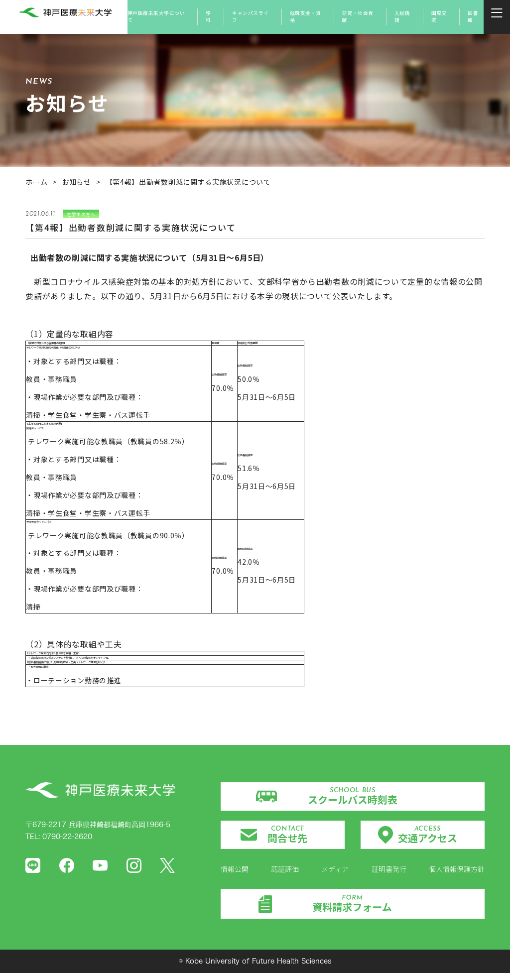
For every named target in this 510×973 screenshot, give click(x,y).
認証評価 (285, 869)
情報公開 (235, 869)
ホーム (36, 182)
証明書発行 (389, 869)
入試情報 (402, 16)
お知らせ (76, 182)
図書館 (473, 16)
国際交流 (439, 16)
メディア (335, 869)
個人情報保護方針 (457, 869)
